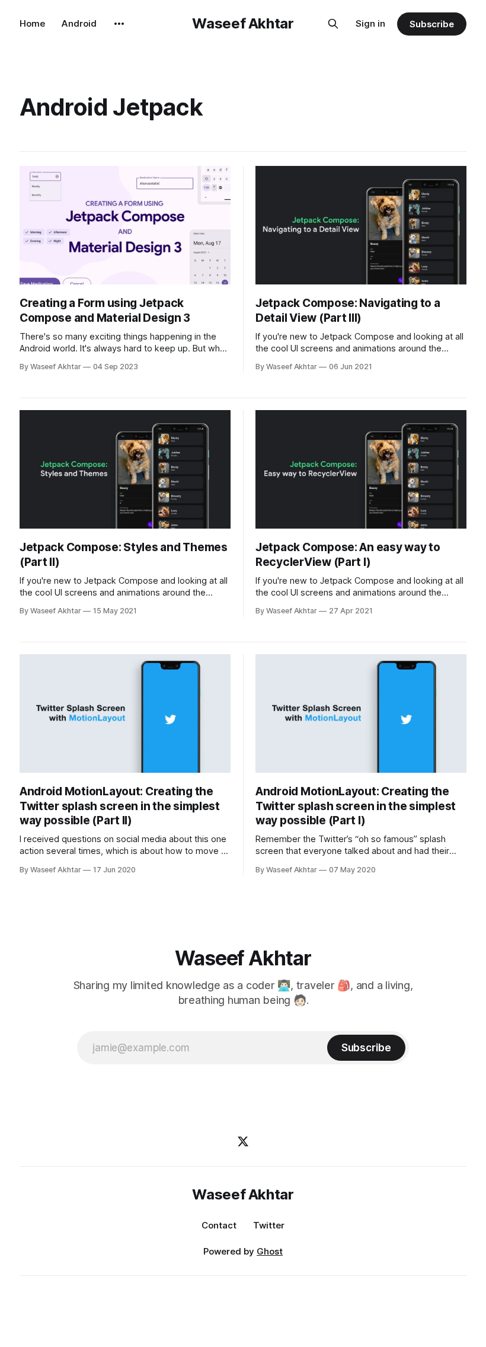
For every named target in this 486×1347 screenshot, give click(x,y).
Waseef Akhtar (242, 24)
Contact (219, 1225)
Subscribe (432, 24)
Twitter (268, 1225)
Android (79, 23)
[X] (243, 1141)
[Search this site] (333, 23)
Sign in (370, 23)
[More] (119, 23)
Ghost (270, 1251)
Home (32, 23)
